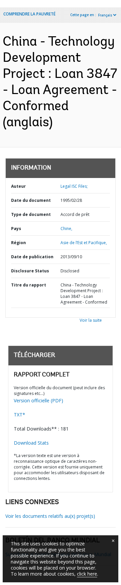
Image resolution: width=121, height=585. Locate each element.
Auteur (18, 186)
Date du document (31, 200)
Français (105, 15)
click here (87, 574)
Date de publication (32, 257)
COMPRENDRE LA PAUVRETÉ (29, 14)
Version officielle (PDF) (38, 400)
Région (18, 242)
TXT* (19, 414)
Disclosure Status (30, 271)
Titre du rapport (28, 285)
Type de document (31, 214)
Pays (16, 228)
